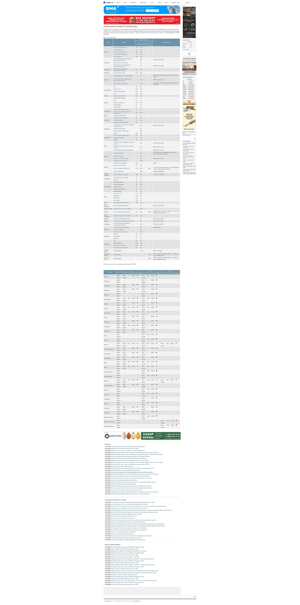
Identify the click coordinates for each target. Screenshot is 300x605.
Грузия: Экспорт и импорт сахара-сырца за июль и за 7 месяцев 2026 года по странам (133, 482)
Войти (183, 5)
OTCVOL (184, 94)
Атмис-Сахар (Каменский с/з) (121, 205)
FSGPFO (184, 89)
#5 (183, 82)
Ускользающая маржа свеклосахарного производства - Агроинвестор (128, 528)
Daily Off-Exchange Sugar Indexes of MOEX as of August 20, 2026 (127, 553)
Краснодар (185, 43)
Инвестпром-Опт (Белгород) (121, 62)
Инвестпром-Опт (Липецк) (120, 160)
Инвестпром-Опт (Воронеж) (121, 83)
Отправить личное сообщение (188, 131)
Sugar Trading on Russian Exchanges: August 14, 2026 (124, 584)
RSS (178, 2)
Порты (166, 2)
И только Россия (186, 146)
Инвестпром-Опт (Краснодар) (121, 130)
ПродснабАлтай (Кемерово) (121, 118)
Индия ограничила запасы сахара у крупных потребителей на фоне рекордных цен (132, 468)
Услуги (152, 2)
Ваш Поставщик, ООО (119, 72)
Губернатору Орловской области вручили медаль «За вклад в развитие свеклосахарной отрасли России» (138, 526)
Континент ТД (117, 89)
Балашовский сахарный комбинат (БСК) (124, 221)
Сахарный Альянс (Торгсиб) (121, 177)
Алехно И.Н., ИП (118, 193)
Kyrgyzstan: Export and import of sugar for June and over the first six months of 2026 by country (134, 570)
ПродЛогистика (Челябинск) (121, 247)
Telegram (174, 2)
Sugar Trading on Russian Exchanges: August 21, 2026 (124, 549)
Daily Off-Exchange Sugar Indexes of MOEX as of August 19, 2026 (127, 560)
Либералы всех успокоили (188, 163)
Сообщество (133, 2)
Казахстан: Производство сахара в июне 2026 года (124, 480)
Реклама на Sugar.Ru (186, 135)
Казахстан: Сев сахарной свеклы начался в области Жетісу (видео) (128, 522)
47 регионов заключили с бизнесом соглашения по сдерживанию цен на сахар (131, 478)
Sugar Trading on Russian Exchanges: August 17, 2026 (124, 578)
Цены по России (186, 49)
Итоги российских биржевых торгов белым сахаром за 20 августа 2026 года (130, 476)
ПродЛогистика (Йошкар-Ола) (121, 109)
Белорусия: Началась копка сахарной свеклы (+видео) (125, 448)
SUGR (184, 84)
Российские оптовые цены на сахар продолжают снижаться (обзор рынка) (132, 472)
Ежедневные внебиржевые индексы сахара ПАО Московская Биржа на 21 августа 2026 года (134, 452)
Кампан (115, 133)
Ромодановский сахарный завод (122, 218)
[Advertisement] (142, 590)
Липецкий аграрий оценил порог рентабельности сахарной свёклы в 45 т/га (130, 464)
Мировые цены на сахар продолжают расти (122, 466)
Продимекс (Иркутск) (119, 102)
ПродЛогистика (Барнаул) (120, 52)
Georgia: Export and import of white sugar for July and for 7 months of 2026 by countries (133, 564)
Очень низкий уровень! (187, 169)
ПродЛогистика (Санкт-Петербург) (122, 215)
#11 (183, 80)
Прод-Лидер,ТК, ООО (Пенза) (121, 202)
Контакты (187, 2)
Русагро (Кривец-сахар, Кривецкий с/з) (123, 150)
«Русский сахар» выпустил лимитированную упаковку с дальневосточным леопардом (133, 502)
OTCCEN (184, 93)
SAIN (184, 96)
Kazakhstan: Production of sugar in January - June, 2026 (125, 557)
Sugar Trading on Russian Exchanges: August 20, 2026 (124, 555)
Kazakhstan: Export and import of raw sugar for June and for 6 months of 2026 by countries (133, 572)
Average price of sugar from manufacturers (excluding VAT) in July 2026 (128, 551)
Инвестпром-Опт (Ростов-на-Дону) (122, 208)
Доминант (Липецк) (118, 156)
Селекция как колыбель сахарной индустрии (122, 533)
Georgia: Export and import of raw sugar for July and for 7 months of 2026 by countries (132, 559)
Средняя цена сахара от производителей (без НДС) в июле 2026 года (129, 458)
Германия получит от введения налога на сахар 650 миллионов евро (128, 508)
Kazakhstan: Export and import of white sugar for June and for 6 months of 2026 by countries (134, 580)
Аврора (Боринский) (119, 153)
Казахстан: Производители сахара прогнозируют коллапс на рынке (128, 539)
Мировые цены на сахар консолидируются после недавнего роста (128, 450)
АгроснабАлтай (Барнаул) (120, 47)
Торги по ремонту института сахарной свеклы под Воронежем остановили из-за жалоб (133, 520)
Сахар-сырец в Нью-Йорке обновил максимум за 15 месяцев (126, 490)
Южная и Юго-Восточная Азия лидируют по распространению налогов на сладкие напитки (134, 512)
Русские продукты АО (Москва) (121, 168)
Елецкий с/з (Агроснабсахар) (121, 158)
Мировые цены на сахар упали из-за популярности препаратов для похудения (131, 535)
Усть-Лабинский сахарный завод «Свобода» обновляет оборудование (129, 529)
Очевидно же (185, 166)
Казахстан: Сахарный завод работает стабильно (123, 531)
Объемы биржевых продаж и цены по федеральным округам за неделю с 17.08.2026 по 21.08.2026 (136, 454)
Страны (159, 2)
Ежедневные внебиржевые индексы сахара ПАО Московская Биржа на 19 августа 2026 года (134, 492)
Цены (125, 2)
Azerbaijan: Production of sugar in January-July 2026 (124, 574)
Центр (184, 45)
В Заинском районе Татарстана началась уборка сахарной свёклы (128, 446)
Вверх (194, 596)
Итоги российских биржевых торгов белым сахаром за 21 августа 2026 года (130, 456)
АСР (115, 86)
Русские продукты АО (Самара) (122, 211)
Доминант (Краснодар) (119, 128)
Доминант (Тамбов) (119, 229)
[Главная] (108, 2)
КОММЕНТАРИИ (186, 141)
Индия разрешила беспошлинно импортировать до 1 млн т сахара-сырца (130, 460)
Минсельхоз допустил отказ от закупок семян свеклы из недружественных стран (131, 488)
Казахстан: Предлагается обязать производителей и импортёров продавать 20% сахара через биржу (137, 462)
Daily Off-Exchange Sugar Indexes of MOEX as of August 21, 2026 (127, 547)
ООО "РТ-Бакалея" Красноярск (121, 135)
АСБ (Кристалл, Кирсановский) (121, 227)
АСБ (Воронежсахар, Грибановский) (123, 75)
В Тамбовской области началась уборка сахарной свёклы (125, 470)
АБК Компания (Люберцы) (120, 163)
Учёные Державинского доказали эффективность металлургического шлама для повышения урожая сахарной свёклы (141, 510)
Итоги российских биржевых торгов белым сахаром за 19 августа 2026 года (130, 493)
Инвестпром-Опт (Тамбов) (120, 231)
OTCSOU (184, 91)
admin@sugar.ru (154, 32)
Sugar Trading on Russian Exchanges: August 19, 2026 (124, 562)
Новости (118, 2)
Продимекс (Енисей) (119, 137)
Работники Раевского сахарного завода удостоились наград (126, 514)
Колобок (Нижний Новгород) (121, 174)
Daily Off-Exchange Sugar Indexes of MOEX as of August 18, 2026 (127, 566)
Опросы (183, 133)
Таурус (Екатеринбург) (119, 91)
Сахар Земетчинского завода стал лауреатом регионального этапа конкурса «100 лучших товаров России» (138, 506)
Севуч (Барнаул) (118, 56)
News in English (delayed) (112, 544)
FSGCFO (184, 87)
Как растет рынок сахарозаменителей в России (123, 518)
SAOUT (184, 98)
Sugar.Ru (107, 601)
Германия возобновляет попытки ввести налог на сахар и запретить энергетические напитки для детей (137, 524)
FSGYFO (184, 86)
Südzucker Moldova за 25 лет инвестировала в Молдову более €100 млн (129, 504)
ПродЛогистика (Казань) (120, 115)
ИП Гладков (116, 200)
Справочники (143, 2)
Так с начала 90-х (186, 152)
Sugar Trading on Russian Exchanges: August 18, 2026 (124, 568)
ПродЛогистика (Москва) (120, 165)
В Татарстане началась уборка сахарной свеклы (123, 484)
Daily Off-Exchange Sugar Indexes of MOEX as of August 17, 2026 (127, 576)
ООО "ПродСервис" (119, 49)
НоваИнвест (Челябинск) (120, 245)
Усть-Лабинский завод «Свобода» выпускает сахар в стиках (126, 537)
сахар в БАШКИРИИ (187, 143)
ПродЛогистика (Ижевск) (120, 95)
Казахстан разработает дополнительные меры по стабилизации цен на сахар (131, 486)
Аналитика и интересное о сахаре (115, 500)
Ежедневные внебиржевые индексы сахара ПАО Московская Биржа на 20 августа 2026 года (134, 474)
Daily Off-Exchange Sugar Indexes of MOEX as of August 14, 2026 (127, 582)
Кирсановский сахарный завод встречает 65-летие (124, 516)
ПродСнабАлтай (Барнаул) (120, 54)
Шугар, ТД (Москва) (119, 171)
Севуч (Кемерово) (118, 120)
